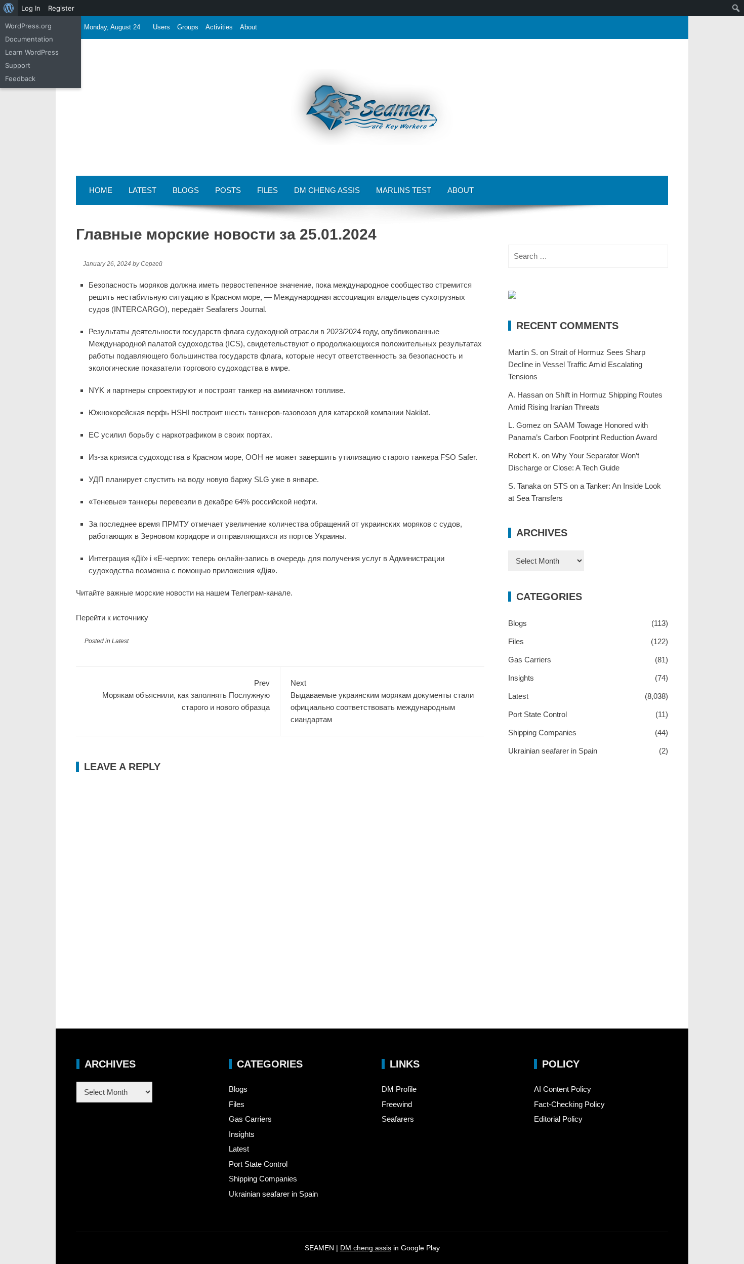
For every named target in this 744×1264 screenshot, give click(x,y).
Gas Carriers (529, 659)
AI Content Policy (562, 1089)
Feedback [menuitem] (20, 78)
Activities (219, 27)
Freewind (397, 1104)
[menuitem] (9, 8)
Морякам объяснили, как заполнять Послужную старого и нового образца (186, 695)
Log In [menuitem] (30, 8)
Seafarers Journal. (236, 309)
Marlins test (403, 190)
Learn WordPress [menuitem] (32, 52)
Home (100, 190)
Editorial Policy (558, 1119)
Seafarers (398, 1119)
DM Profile (399, 1089)
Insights (521, 678)
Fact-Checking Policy (569, 1104)
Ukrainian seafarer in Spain (552, 750)
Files (267, 190)
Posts (228, 190)
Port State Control (537, 714)
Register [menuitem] (61, 8)
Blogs (186, 190)
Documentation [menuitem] (29, 39)
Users (161, 27)
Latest (142, 190)
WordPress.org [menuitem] (28, 26)
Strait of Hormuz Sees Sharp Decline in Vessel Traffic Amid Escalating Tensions (576, 364)
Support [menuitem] (17, 65)
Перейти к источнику (112, 617)
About (248, 27)
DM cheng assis (365, 1248)
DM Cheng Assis (327, 190)
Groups (187, 27)
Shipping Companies (542, 732)
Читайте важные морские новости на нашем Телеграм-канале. (184, 592)
